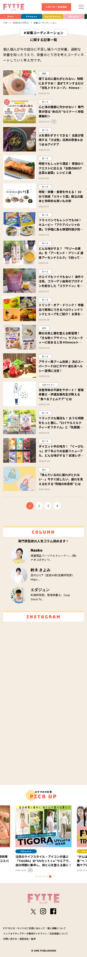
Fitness (31, 16)
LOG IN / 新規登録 (56, 7)
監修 (33, 938)
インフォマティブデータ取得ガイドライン (25, 933)
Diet (10, 16)
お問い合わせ (10, 938)
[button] (36, 876)
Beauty (74, 16)
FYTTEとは (9, 928)
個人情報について (56, 928)
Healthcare (53, 16)
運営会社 (24, 938)
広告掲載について (58, 933)
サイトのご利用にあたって (31, 928)
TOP (5, 23)
